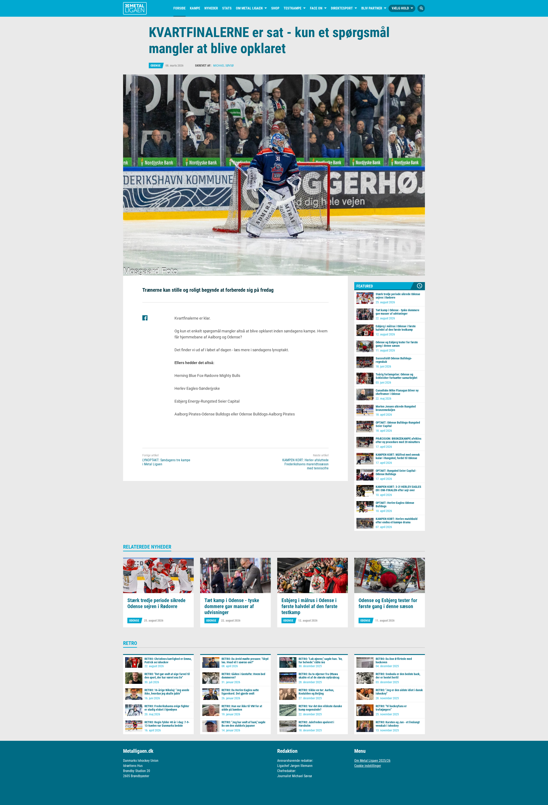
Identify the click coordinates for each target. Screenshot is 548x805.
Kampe (195, 8)
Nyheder (211, 8)
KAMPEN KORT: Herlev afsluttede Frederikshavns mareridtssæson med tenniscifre (305, 464)
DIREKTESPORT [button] (342, 8)
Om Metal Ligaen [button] (249, 8)
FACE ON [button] (316, 8)
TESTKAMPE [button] (292, 8)
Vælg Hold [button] (400, 8)
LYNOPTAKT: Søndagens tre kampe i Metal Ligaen (166, 462)
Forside (179, 8)
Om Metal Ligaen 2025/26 (372, 761)
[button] (421, 8)
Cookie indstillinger (367, 766)
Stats (227, 8)
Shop (275, 8)
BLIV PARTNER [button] (371, 8)
